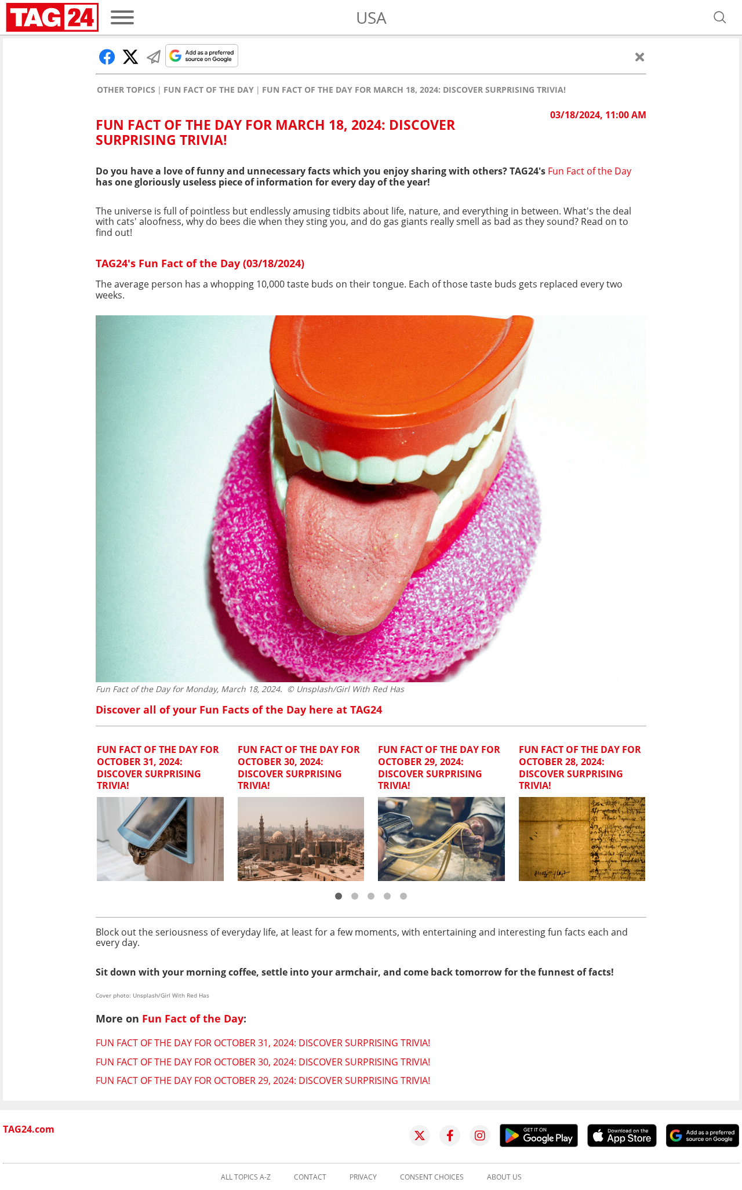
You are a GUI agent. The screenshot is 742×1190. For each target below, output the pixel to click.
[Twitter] (419, 1135)
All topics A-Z (246, 1177)
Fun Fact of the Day (208, 89)
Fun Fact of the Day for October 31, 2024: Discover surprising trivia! (263, 1042)
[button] (338, 896)
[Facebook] (449, 1135)
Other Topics (126, 89)
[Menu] (122, 17)
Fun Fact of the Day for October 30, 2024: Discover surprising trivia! (263, 1062)
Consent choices (432, 1177)
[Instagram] (480, 1135)
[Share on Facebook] (107, 56)
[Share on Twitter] (130, 56)
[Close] (640, 56)
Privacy (363, 1177)
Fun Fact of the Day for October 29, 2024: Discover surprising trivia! (263, 1080)
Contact (310, 1177)
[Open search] (720, 17)
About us (504, 1177)
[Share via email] (153, 56)
